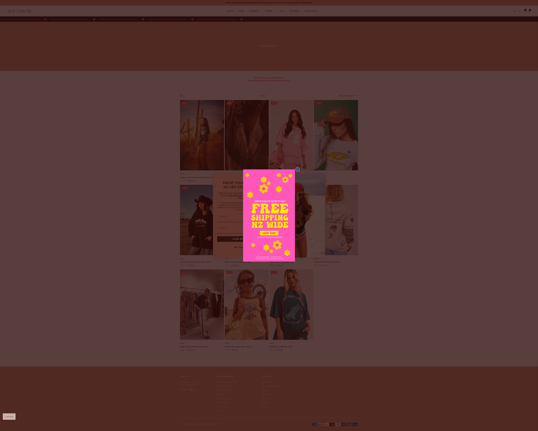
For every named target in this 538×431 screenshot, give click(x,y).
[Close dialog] (297, 169)
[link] (269, 215)
